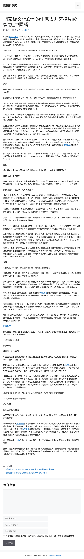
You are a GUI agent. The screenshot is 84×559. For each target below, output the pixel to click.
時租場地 (43, 293)
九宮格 (17, 440)
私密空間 (25, 429)
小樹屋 (67, 365)
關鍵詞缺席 (10, 5)
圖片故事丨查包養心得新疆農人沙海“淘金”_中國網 (26, 473)
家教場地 (67, 145)
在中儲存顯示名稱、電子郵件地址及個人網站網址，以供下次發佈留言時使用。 (41, 536)
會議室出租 (13, 37)
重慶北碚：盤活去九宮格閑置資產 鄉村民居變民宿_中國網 (30, 469)
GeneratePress (55, 555)
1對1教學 (20, 424)
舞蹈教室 (7, 326)
